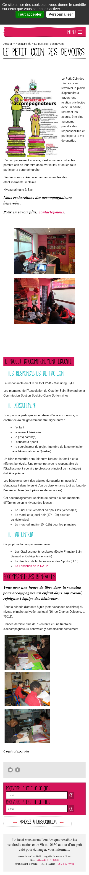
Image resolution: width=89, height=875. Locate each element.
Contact (10, 770)
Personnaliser (61, 14)
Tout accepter (30, 14)
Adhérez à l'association (38, 822)
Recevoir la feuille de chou (28, 788)
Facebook (17, 770)
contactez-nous (51, 212)
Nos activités (23, 43)
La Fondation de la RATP (31, 566)
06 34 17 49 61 (66, 863)
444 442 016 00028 (48, 860)
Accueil (8, 43)
